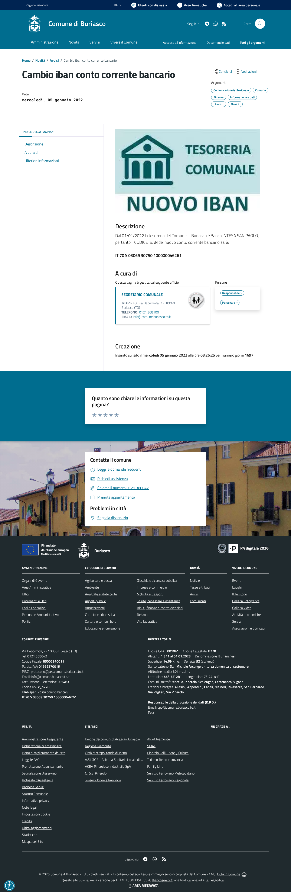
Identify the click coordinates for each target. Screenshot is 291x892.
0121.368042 (37, 656)
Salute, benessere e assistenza (158, 600)
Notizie (195, 580)
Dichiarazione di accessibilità (42, 745)
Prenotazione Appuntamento (42, 766)
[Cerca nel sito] (260, 24)
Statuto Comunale (35, 793)
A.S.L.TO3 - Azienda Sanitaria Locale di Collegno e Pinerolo (126, 759)
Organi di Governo (34, 580)
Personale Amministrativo (40, 614)
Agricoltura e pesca (98, 580)
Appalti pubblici (95, 600)
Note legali (29, 807)
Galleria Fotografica (245, 600)
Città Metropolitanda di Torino (106, 752)
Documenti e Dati (34, 600)
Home (26, 60)
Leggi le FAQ (31, 759)
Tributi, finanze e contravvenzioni (160, 607)
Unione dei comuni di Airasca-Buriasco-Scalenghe (120, 739)
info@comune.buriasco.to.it (152, 316)
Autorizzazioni (95, 607)
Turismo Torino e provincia (165, 759)
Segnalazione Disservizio (39, 773)
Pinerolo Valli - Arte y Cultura (168, 752)
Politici (26, 621)
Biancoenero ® (162, 880)
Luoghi (237, 587)
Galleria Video (241, 607)
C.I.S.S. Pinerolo (96, 773)
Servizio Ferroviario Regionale (168, 780)
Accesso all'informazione (179, 42)
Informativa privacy (35, 800)
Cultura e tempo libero (100, 621)
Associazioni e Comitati (248, 628)
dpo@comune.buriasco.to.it (176, 707)
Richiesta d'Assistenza (37, 780)
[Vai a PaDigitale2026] (243, 548)
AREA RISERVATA (145, 885)
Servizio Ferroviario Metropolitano (170, 773)
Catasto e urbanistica (100, 614)
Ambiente (92, 587)
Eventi (236, 580)
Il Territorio (239, 594)
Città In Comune (228, 874)
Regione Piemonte (37, 5)
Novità (40, 60)
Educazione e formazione (102, 628)
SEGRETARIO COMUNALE (142, 294)
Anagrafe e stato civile (101, 594)
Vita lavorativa (147, 621)
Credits (27, 821)
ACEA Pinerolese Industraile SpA (108, 766)
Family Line (155, 766)
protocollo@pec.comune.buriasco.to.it (57, 671)
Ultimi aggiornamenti (37, 827)
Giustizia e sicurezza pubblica (157, 580)
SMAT (151, 745)
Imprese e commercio (152, 587)
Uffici (25, 594)
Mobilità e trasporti (150, 594)
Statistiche (29, 834)
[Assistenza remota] (244, 874)
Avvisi (54, 60)
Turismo (142, 614)
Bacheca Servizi (33, 786)
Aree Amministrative (36, 587)
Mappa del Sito (32, 841)
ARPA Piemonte (158, 739)
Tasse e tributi (200, 587)
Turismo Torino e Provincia (103, 780)
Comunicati (198, 600)
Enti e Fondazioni (34, 607)
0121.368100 (149, 312)
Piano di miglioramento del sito (43, 752)
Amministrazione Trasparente (42, 739)
